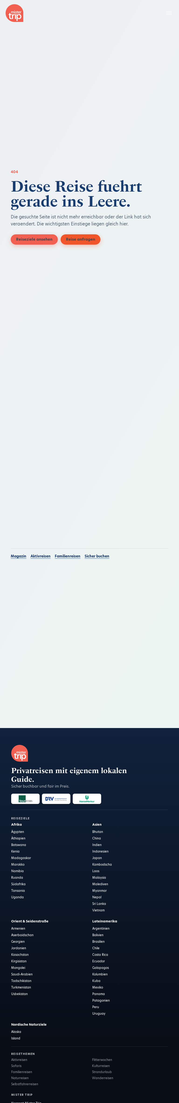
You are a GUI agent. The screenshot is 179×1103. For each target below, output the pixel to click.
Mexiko (97, 987)
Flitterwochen (102, 1060)
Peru (95, 1007)
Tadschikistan (21, 981)
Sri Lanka (99, 904)
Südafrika (18, 884)
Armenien (18, 928)
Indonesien (100, 851)
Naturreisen (20, 1078)
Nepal (96, 897)
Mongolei (18, 968)
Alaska (16, 1032)
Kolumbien (100, 974)
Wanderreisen (102, 1078)
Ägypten (17, 832)
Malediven (100, 884)
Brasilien (98, 941)
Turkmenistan (21, 987)
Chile (96, 948)
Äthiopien (18, 838)
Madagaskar (21, 858)
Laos (95, 871)
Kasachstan (20, 955)
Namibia (17, 871)
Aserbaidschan (22, 935)
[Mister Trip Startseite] (14, 13)
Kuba (96, 981)
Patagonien (101, 1000)
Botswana (18, 845)
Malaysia (99, 877)
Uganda (17, 897)
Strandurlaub (102, 1072)
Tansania (18, 891)
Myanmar (99, 891)
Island (15, 1038)
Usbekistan (19, 994)
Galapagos (100, 968)
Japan (97, 858)
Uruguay (98, 1013)
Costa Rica (100, 955)
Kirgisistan (19, 961)
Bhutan (97, 832)
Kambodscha (102, 864)
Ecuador (98, 961)
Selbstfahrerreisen (24, 1084)
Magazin (18, 556)
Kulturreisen (101, 1066)
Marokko (17, 864)
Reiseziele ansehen (34, 239)
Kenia (15, 851)
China (96, 838)
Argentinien (101, 928)
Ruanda (17, 877)
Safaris (16, 1066)
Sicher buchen (97, 556)
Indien (97, 845)
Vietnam (98, 910)
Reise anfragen (80, 239)
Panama (98, 994)
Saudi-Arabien (22, 974)
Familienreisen (67, 556)
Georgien (18, 941)
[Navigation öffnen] (169, 13)
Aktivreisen (41, 556)
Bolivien (97, 935)
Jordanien (18, 948)
